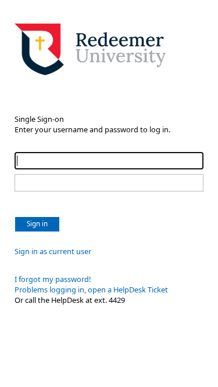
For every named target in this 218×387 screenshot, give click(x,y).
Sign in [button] (37, 223)
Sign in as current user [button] (53, 251)
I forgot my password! (53, 279)
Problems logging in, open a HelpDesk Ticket (91, 289)
